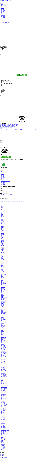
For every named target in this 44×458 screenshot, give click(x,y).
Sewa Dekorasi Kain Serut (3, 353)
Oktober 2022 (2, 229)
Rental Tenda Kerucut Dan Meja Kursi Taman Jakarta (20, 201)
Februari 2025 (2, 214)
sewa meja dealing (3, 389)
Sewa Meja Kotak (3, 16)
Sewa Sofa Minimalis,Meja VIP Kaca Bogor (5, 199)
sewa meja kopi (1, 19)
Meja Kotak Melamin (3, 313)
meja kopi (2, 311)
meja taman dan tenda (3, 327)
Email (1, 142)
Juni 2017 (2, 263)
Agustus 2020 (2, 243)
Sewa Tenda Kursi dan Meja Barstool (5, 430)
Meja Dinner (2, 304)
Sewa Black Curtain (3, 350)
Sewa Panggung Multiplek (3, 408)
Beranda (2, 4)
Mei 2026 (2, 206)
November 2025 (3, 209)
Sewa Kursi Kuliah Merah (3, 370)
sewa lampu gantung (3, 377)
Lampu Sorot (2, 292)
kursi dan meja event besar (3, 283)
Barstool (2, 276)
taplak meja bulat (3, 443)
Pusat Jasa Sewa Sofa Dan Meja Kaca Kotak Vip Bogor (16, 199)
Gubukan (2, 278)
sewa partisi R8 (2, 411)
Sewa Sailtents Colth (3, 414)
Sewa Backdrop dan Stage (3, 347)
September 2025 (3, 210)
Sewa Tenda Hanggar (3, 428)
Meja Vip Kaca (2, 11)
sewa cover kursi (3, 351)
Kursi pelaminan (3, 289)
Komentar (1, 140)
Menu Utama (1, 3)
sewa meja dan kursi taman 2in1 (4, 388)
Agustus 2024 (2, 217)
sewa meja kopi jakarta (39, 129)
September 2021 (3, 236)
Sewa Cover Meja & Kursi (3, 352)
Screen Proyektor (3, 343)
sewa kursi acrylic (3, 360)
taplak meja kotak (3, 444)
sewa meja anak (2, 381)
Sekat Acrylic (2, 344)
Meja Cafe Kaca (3, 300)
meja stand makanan (3, 325)
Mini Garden (2, 334)
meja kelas (2, 310)
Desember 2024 (2, 215)
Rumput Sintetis (2, 342)
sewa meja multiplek (3, 396)
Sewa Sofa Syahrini (3, 423)
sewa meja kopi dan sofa (30, 129)
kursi (1, 281)
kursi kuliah (2, 288)
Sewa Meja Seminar (3, 402)
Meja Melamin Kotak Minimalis (4, 10)
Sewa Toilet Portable (3, 439)
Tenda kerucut (2, 445)
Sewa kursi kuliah (3, 369)
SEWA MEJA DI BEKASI (4, 14)
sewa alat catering (3, 345)
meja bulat (2, 296)
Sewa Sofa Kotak (3, 418)
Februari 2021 (2, 240)
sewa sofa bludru (3, 417)
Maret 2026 (2, 207)
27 (2, 455)
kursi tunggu (2, 291)
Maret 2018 (2, 258)
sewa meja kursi (2, 393)
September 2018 (3, 255)
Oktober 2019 (2, 248)
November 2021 (3, 235)
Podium (2, 339)
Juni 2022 (2, 231)
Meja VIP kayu (2, 333)
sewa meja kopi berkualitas (10, 129)
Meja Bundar (2, 7)
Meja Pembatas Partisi (3, 319)
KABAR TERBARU (3, 5)
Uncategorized (2, 450)
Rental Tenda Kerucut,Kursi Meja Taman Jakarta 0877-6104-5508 (7, 201)
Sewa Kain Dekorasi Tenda (4, 356)
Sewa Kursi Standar (3, 373)
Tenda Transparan (3, 446)
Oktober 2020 (2, 242)
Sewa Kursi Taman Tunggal (4, 374)
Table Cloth (2, 442)
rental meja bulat (3, 340)
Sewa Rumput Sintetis (3, 413)
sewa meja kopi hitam (35, 129)
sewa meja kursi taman (3, 394)
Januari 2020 (2, 246)
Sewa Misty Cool (3, 406)
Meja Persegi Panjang (3, 320)
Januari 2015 (2, 271)
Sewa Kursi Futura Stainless (4, 366)
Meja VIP (2, 332)
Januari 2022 (2, 234)
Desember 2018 (2, 253)
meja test (2, 330)
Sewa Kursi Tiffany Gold (3, 375)
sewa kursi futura (3, 363)
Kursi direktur (2, 285)
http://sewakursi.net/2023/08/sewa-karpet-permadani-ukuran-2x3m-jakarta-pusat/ (7, 126)
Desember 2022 (2, 228)
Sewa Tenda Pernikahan (3, 431)
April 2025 (2, 213)
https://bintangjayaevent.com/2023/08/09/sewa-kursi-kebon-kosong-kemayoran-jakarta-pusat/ (9, 124)
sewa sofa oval (2, 420)
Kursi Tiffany (2, 290)
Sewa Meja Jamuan (3, 390)
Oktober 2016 (2, 267)
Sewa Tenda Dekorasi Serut (4, 427)
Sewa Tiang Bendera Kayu (4, 435)
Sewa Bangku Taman (3, 348)
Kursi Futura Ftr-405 (3, 287)
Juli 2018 (2, 256)
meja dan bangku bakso (3, 301)
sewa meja (2, 380)
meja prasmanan (2, 321)
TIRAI (2, 449)
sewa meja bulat (2, 382)
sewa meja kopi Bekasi (5, 129)
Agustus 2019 (2, 249)
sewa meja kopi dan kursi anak (25, 129)
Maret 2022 (2, 233)
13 (2, 454)
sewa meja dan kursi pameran (4, 386)
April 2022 (2, 232)
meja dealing (2, 303)
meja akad (2, 293)
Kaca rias (2, 280)
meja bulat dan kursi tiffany (4, 297)
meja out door (2, 317)
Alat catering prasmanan (3, 274)
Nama (1, 141)
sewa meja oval (2, 397)
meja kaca (2, 306)
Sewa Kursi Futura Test (3, 367)
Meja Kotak (2, 9)
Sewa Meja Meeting (3, 395)
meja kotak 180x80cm (3, 312)
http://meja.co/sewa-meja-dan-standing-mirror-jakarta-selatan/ (6, 127)
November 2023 (3, 222)
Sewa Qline (2, 412)
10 (0, 454)
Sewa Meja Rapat (3, 399)
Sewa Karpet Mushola (3, 358)
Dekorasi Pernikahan (3, 277)
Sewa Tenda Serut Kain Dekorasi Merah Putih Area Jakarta (7, 194)
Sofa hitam (2, 441)
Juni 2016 (2, 269)
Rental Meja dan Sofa (3, 12)
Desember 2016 (2, 266)
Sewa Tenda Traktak (3, 433)
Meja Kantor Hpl (3, 309)
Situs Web (1, 143)
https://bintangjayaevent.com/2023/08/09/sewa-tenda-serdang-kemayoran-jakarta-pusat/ (8, 125)
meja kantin (2, 308)
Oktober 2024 (2, 216)
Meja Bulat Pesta (3, 298)
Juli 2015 (2, 270)
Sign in (2, 440)
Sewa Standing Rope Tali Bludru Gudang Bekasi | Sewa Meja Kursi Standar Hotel (11, 133)
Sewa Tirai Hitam (3, 438)
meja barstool (2, 295)
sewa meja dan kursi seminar (4, 387)
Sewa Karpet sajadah (3, 359)
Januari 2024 (2, 221)
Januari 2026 (2, 208)
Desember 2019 (2, 247)
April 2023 (2, 226)
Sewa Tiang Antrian (3, 434)
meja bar (2, 294)
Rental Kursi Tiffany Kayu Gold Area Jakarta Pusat (6, 196)
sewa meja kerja (2, 391)
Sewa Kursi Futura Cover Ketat (4, 364)
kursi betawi (2, 282)
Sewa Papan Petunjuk (3, 409)
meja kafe (2, 307)
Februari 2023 (2, 227)
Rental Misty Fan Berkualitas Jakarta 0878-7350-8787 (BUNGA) (7, 195)
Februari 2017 (2, 265)
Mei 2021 (2, 238)
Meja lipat (2, 316)
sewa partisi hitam (3, 410)
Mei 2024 (2, 219)
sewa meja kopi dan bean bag (19, 129)
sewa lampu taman (3, 378)
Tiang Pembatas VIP (3, 448)
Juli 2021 (2, 237)
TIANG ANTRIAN (3, 447)
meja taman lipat (3, 328)
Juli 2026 (2, 205)
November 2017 (3, 260)
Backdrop (2, 275)
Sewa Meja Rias (3, 401)
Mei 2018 (2, 257)
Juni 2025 (2, 212)
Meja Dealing (2, 8)
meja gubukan (2, 305)
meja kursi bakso (3, 314)
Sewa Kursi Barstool (3, 361)
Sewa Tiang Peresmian (3, 436)
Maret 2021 (2, 239)
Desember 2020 (2, 241)
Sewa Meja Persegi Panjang (4, 398)
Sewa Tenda (2, 425)
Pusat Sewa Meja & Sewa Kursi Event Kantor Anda (11, 1)
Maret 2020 (2, 245)
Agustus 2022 (2, 230)
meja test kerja (2, 331)
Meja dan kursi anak (3, 302)
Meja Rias (2, 324)
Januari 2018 (2, 259)
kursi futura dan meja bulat (3, 286)
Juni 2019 (2, 250)
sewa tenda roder (3, 432)
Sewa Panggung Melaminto (4, 407)
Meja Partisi (2, 318)
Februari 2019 (2, 252)
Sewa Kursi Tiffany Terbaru (4, 376)
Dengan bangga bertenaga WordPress (3, 457)
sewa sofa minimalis (3, 419)
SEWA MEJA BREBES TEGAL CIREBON (5, 181)
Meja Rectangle (2, 323)
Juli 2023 (2, 224)
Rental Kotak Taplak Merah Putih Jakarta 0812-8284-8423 (7, 200)
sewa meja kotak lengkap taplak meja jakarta (18, 200)
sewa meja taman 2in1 (3, 405)
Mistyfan (2, 335)
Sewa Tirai (2, 437)
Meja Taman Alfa (3, 326)
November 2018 (3, 254)
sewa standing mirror (3, 424)
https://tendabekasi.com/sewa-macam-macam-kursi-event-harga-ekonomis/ (7, 128)
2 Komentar (8, 22)
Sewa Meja (2, 13)
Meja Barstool (2, 174)
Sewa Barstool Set (3, 349)
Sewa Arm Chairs (3, 346)
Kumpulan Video (3, 6)
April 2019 (2, 251)
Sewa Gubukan (2, 355)
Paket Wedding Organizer (3, 338)
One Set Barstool (3, 336)
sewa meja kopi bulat (15, 129)
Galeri (0, 22)
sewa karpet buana (3, 357)
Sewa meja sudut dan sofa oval (4, 404)
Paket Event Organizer (3, 337)
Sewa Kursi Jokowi (3, 368)
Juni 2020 (2, 244)
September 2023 (3, 223)
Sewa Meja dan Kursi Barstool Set (4, 385)
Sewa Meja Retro (3, 400)
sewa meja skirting (3, 403)
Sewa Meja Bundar (3, 383)
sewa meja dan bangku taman (4, 384)
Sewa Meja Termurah (3, 17)
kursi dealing (2, 284)
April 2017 (2, 264)
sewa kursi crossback (3, 362)
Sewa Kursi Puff (3, 371)
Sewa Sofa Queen (3, 421)
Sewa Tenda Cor (3, 426)
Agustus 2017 (2, 262)
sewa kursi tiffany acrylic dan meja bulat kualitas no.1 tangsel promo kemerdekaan (24, 130)
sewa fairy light (2, 354)
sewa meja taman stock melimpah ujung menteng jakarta (7, 130)
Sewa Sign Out (2, 416)
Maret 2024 (2, 220)
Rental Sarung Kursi (3, 341)
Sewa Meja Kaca (3, 15)
